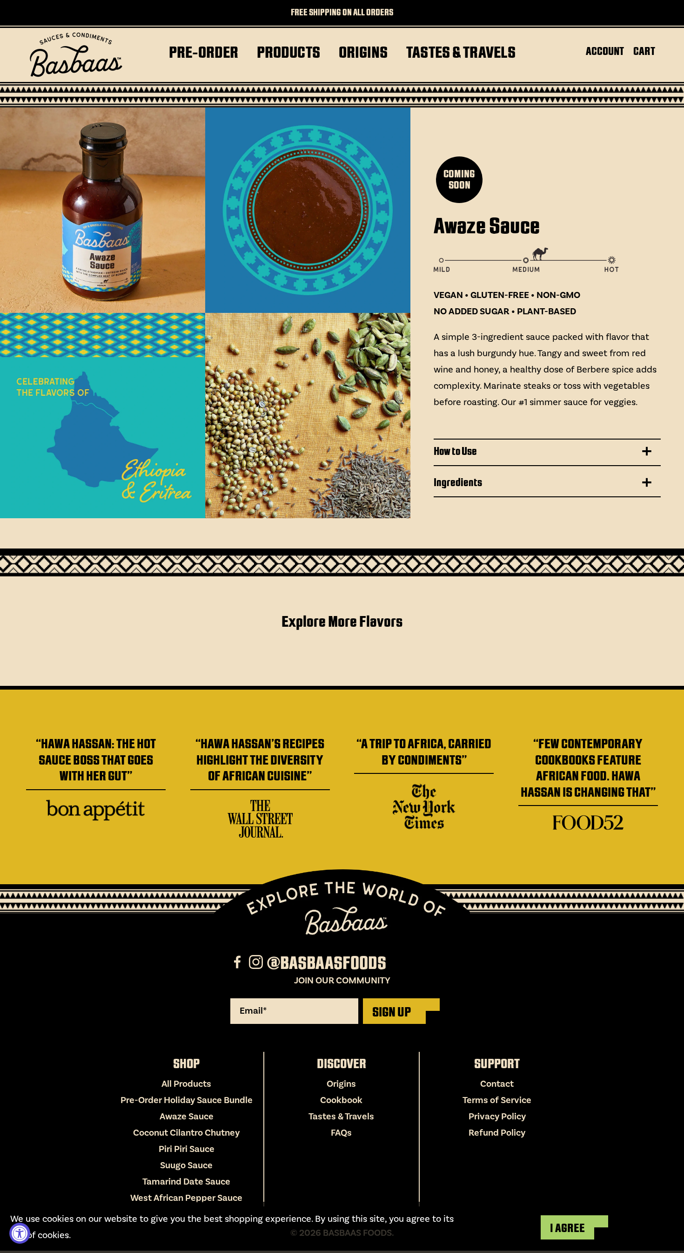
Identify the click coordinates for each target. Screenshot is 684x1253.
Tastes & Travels (341, 1117)
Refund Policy (497, 1133)
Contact (497, 1084)
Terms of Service (497, 1100)
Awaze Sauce (187, 1117)
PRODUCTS (288, 52)
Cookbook (341, 1100)
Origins (341, 1084)
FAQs (341, 1133)
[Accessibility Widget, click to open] (19, 1233)
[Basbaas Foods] (75, 55)
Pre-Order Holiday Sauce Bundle (187, 1100)
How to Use (455, 451)
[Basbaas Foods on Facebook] (238, 963)
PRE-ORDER (203, 52)
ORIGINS (363, 52)
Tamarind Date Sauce (186, 1182)
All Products (186, 1084)
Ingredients (458, 482)
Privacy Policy (497, 1117)
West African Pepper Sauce (186, 1198)
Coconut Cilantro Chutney (186, 1133)
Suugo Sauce (186, 1165)
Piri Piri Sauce (187, 1149)
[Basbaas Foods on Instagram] (257, 963)
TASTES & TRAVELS (461, 52)
